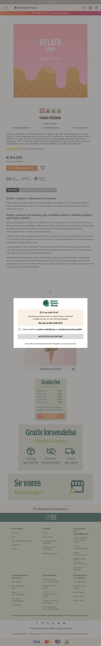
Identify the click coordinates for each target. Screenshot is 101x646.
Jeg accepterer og (52, 329)
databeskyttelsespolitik (70, 329)
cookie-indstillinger (46, 329)
